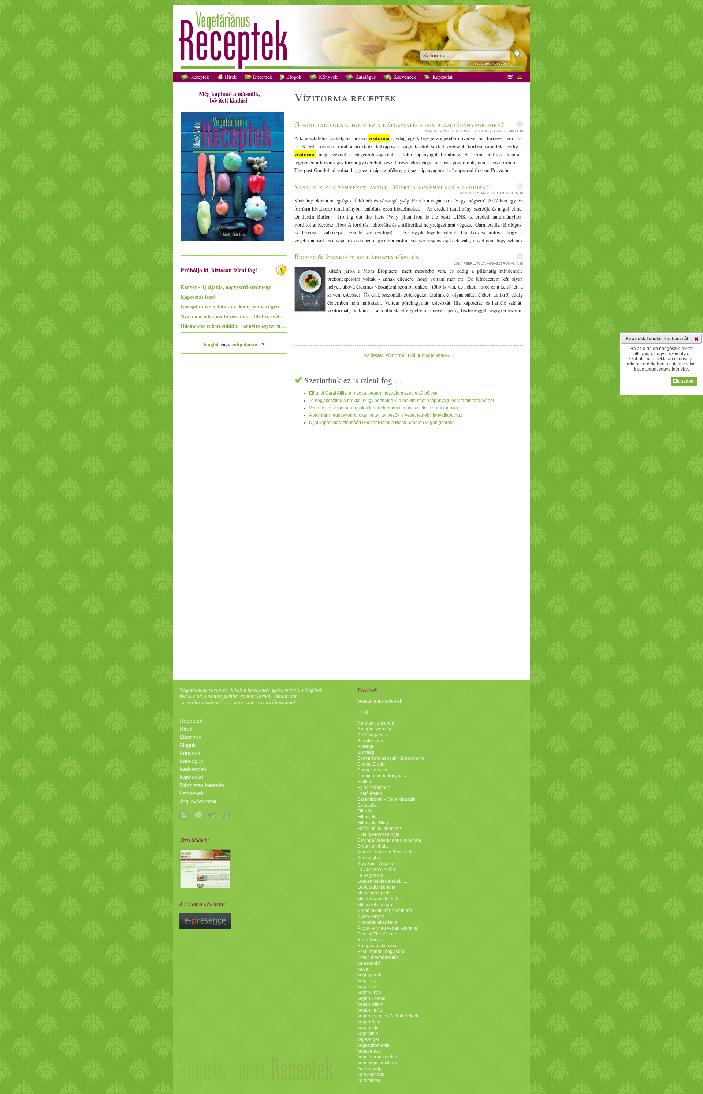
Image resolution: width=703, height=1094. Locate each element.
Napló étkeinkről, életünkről (384, 910)
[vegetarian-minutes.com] (205, 886)
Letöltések (191, 793)
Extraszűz (367, 805)
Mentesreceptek (373, 893)
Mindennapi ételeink (377, 898)
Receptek (199, 76)
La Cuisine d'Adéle (376, 869)
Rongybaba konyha (377, 945)
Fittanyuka (367, 816)
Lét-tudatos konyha (376, 887)
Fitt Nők (364, 811)
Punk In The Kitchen (377, 934)
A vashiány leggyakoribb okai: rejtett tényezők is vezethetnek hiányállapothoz (385, 415)
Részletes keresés (201, 785)
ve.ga (362, 969)
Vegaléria (366, 980)
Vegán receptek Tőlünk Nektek (387, 1016)
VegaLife (366, 986)
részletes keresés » (492, 64)
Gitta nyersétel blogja (378, 834)
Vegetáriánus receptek (379, 701)
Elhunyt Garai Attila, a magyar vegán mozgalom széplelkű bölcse (373, 393)
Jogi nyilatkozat (197, 801)
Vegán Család (371, 998)
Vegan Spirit (369, 1021)
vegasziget (368, 1039)
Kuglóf (211, 344)
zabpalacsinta (247, 344)
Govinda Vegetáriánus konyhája (389, 840)
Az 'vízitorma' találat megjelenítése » (408, 354)
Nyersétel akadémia (377, 922)
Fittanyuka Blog (372, 822)
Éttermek (262, 76)
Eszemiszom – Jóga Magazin (386, 799)
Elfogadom (684, 381)
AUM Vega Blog (373, 734)
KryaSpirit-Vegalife (375, 863)
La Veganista (370, 875)
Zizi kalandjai (370, 1068)
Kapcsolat (442, 76)
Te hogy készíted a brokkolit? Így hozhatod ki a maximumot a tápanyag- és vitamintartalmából (401, 400)
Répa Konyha (371, 939)
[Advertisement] (210, 481)
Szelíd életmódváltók (378, 957)
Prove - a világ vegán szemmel (388, 928)
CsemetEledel (371, 764)
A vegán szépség (374, 729)
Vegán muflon (371, 1010)
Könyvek (327, 76)
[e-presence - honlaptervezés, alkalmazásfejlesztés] (205, 927)
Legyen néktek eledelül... (382, 881)
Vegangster (368, 1027)
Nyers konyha (371, 916)
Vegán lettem (370, 1004)
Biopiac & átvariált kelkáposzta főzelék (356, 256)
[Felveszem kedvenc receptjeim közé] (520, 124)
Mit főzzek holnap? (376, 904)
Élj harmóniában (373, 787)
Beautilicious (370, 740)
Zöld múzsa (368, 1080)
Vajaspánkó (369, 963)
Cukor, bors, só (372, 770)
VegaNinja (367, 1033)
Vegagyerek (369, 975)
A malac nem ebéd (375, 723)
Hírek (230, 76)
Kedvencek (404, 76)
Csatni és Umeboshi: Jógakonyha (390, 758)
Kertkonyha (368, 857)
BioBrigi (365, 746)
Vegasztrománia (373, 1045)
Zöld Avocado (370, 1074)
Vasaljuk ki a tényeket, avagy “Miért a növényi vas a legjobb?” (392, 186)
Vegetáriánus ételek (377, 1057)
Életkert (364, 781)
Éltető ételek (369, 793)
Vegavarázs (369, 1051)
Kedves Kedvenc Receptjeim (386, 852)
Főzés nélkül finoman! (379, 828)
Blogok (293, 76)
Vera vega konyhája (377, 1062)
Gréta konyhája (372, 846)
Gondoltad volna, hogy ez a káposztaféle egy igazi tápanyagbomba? (399, 124)
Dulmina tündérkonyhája (381, 775)
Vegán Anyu (369, 992)
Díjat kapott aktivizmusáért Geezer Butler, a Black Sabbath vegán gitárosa (382, 422)
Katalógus (365, 76)
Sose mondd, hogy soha (381, 951)
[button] (696, 338)
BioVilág (365, 752)
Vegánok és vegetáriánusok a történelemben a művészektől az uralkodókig (383, 407)
